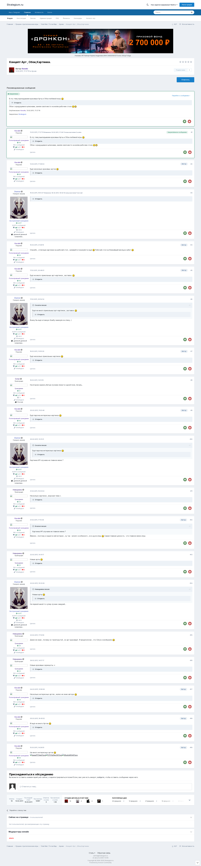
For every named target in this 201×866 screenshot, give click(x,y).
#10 (191, 439)
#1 (191, 132)
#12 (191, 520)
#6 (191, 299)
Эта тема (183, 12)
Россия (20, 402)
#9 (191, 410)
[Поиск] (191, 12)
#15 (191, 635)
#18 (191, 718)
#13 (191, 554)
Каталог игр (90, 18)
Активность (39, 12)
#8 (191, 380)
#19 (191, 747)
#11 (191, 491)
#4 (191, 245)
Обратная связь (103, 853)
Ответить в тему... (29, 787)
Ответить (185, 80)
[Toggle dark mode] (148, 4)
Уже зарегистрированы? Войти (163, 5)
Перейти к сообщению (180, 95)
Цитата (32, 152)
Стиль (91, 853)
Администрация (46, 18)
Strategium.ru (15, 4)
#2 (191, 164)
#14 (191, 583)
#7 (191, 351)
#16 (191, 660)
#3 (191, 193)
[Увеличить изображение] (83, 137)
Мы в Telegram (14, 12)
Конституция (21, 18)
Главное (27, 12)
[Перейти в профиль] (19, 137)
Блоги (50, 12)
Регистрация (187, 5)
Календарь (78, 18)
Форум (10, 18)
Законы (33, 18)
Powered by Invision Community (100, 862)
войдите (100, 777)
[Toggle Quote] (33, 305)
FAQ (57, 18)
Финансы (66, 18)
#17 (191, 689)
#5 (191, 270)
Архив (34, 71)
